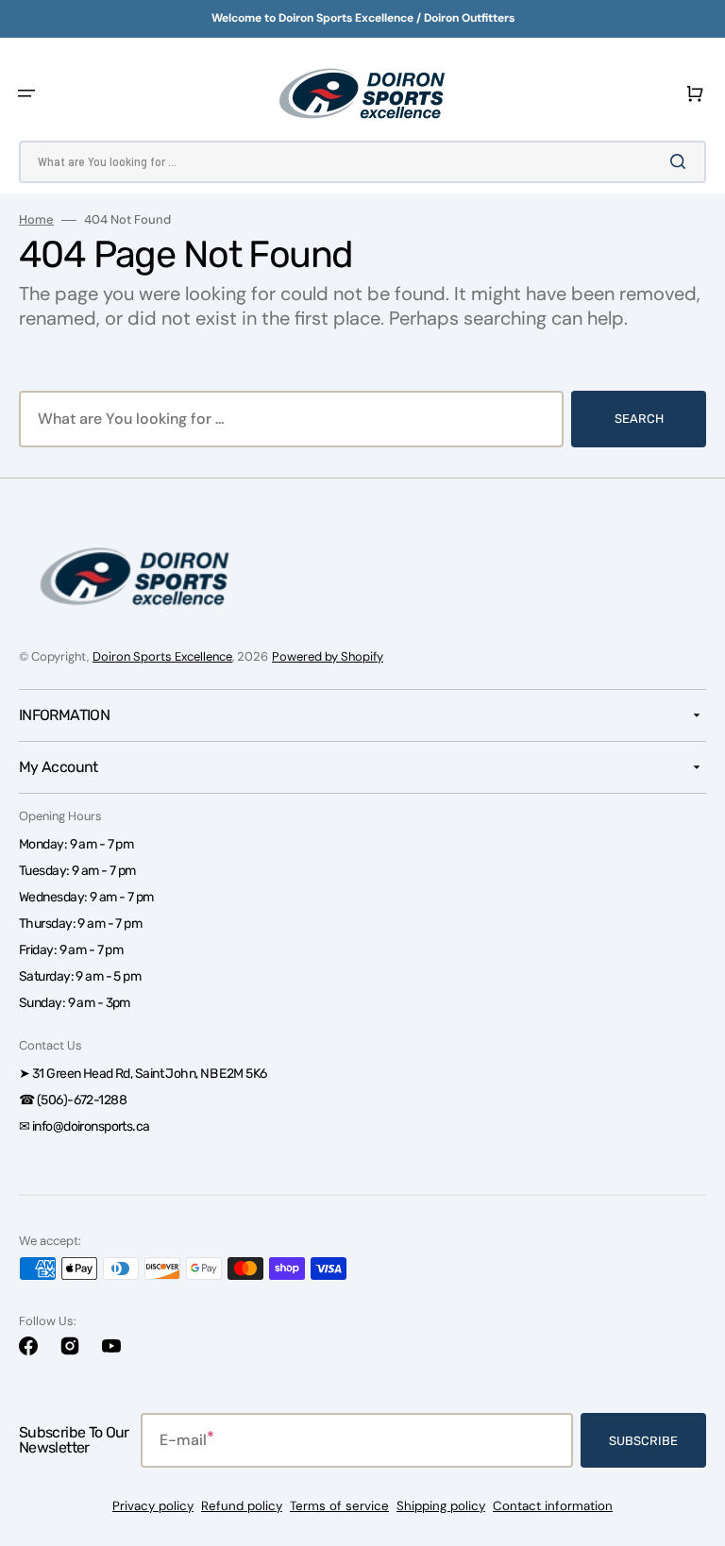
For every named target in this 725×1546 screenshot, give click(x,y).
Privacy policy (153, 1506)
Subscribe (643, 1441)
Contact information (553, 1506)
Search (639, 419)
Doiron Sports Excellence (162, 656)
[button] (26, 93)
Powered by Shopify (327, 656)
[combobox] (362, 162)
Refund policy (241, 1506)
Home (36, 219)
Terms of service (339, 1506)
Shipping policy (440, 1506)
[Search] (681, 161)
